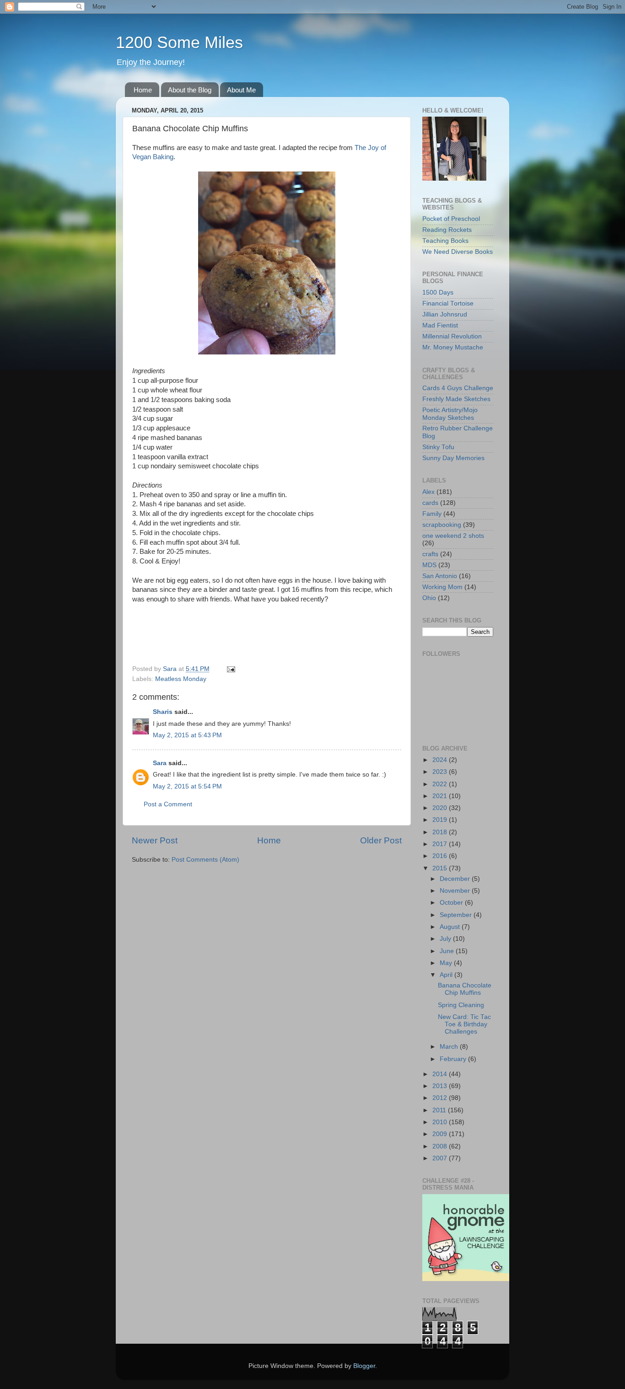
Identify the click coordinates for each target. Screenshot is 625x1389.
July (446, 938)
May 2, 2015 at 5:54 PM (187, 786)
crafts (430, 554)
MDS (429, 565)
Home (143, 90)
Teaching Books (445, 240)
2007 (440, 1158)
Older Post (381, 840)
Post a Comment (168, 804)
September (457, 915)
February (454, 1059)
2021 (440, 796)
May (447, 963)
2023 (440, 771)
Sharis (162, 711)
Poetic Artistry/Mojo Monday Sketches (450, 414)
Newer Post (155, 840)
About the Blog (189, 90)
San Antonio (439, 576)
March (450, 1046)
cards (430, 502)
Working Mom (442, 587)
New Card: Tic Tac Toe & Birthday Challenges (464, 1024)
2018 (440, 832)
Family (432, 513)
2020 (440, 807)
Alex (428, 491)
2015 (440, 868)
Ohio (429, 598)
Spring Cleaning (461, 1005)
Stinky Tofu (438, 447)
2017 (440, 844)
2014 (440, 1074)
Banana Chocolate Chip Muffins (464, 989)
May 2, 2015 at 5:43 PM (187, 735)
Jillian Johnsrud (444, 314)
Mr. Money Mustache (452, 347)
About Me (241, 90)
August (451, 926)
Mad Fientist (440, 325)
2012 (440, 1097)
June (448, 951)
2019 (440, 819)
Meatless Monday (180, 679)
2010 (440, 1122)
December (456, 878)
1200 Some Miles (179, 42)
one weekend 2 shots (453, 535)
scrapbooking (441, 524)
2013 (440, 1086)
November (456, 890)
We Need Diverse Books (457, 251)
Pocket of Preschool (451, 218)
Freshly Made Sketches (456, 399)
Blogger (364, 1365)
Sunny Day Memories (453, 458)
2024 (440, 759)
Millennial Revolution (452, 336)
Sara (160, 763)
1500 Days (437, 292)
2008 (440, 1146)
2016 (440, 856)
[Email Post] (230, 668)
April (447, 974)
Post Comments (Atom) (205, 859)
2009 (440, 1134)
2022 (440, 784)
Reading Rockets (447, 229)
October (452, 902)
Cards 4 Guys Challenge (457, 388)
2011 (440, 1110)
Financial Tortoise (448, 303)
